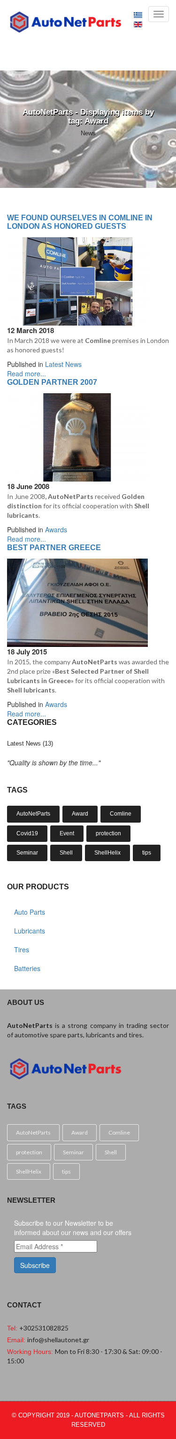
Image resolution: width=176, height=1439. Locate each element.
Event (67, 833)
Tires (21, 949)
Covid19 (27, 833)
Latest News (63, 364)
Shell (66, 852)
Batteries (27, 968)
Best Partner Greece (54, 548)
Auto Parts (29, 912)
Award (80, 813)
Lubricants (29, 930)
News (88, 133)
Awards (56, 529)
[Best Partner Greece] (77, 602)
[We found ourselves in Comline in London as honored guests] (77, 280)
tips (146, 852)
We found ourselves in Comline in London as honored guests (80, 222)
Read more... (26, 373)
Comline (120, 813)
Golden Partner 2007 (52, 382)
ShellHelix (107, 852)
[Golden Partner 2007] (77, 436)
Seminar (27, 852)
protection (108, 833)
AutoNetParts (33, 813)
